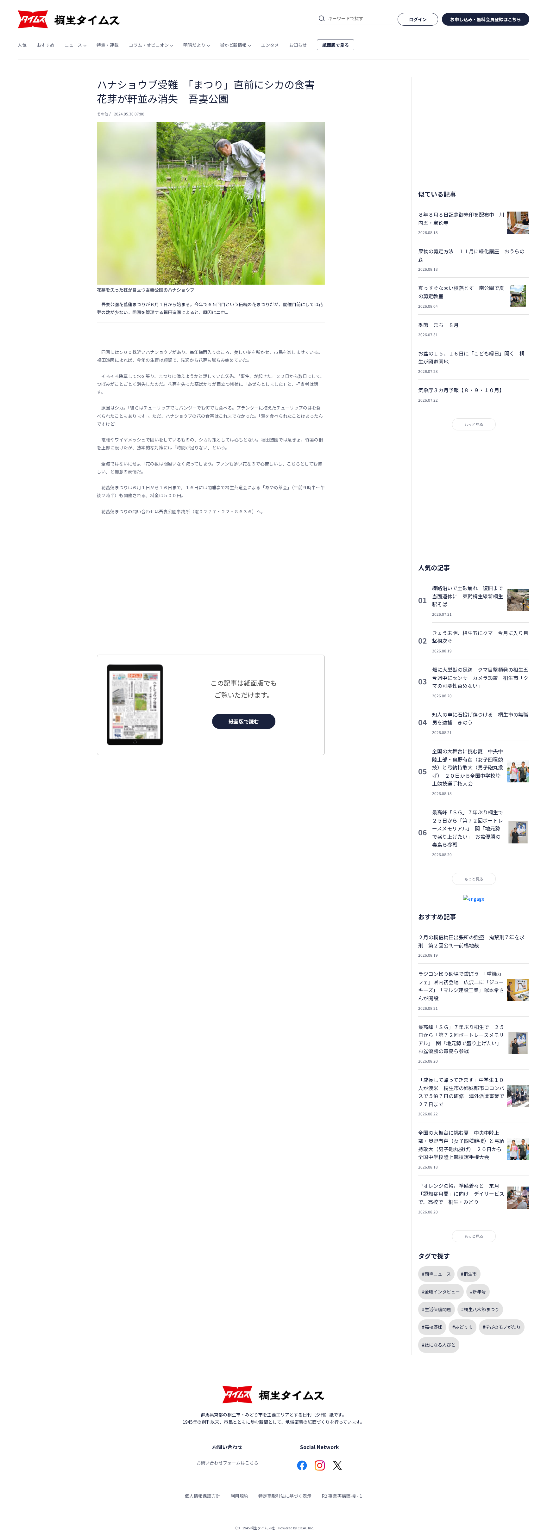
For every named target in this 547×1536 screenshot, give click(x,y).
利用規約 (239, 1496)
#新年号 (478, 1291)
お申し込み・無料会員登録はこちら (485, 19)
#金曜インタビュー (441, 1291)
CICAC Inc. (306, 1527)
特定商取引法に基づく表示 (284, 1496)
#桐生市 (469, 1274)
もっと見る (473, 424)
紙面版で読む (244, 721)
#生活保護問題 (436, 1309)
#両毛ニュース (436, 1274)
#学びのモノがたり (502, 1327)
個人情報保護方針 (202, 1496)
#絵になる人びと (439, 1345)
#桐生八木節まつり (480, 1309)
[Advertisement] (211, 585)
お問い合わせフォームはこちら (227, 1462)
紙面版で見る (335, 45)
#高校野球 (432, 1327)
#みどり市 (462, 1327)
